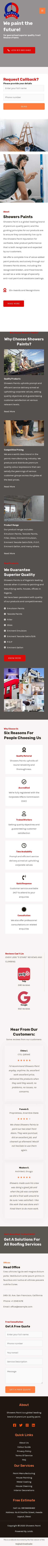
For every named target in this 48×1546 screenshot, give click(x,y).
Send (24, 106)
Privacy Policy (24, 1451)
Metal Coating (24, 1481)
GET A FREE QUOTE (20, 1389)
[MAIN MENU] (42, 11)
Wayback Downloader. (24, 1544)
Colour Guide (24, 1447)
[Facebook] (14, 1425)
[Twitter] (21, 1425)
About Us (24, 1442)
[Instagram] (27, 1425)
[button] (19, 50)
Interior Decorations (24, 1490)
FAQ (24, 1459)
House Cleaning (24, 1486)
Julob (30, 1531)
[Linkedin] (33, 1425)
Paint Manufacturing (24, 1473)
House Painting (24, 1477)
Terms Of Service (24, 1455)
